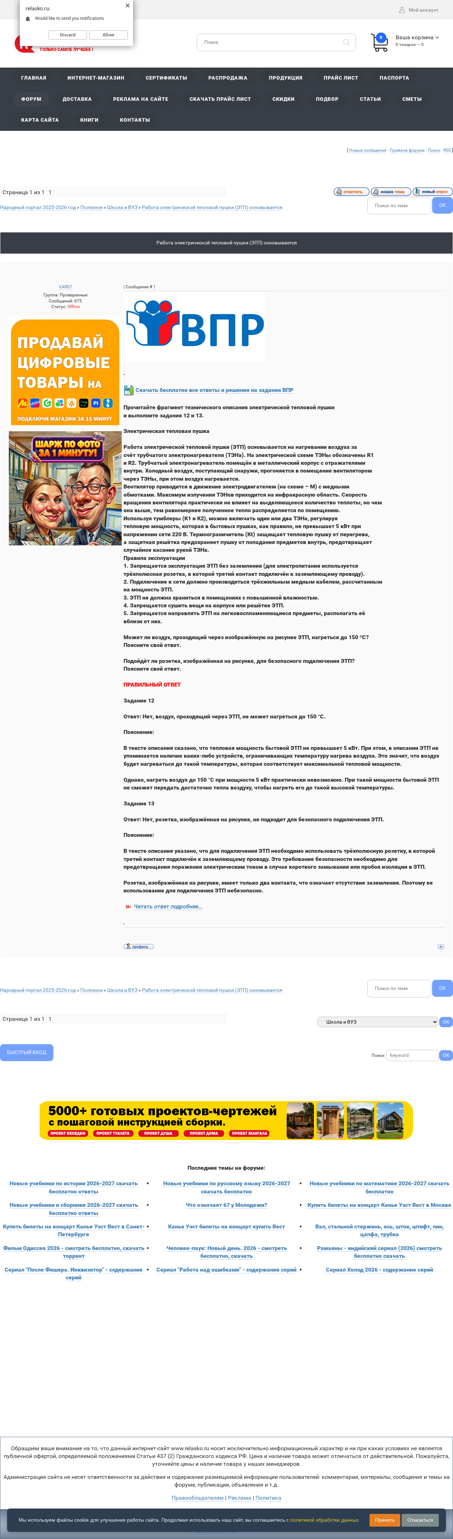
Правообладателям (198, 1497)
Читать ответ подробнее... (168, 906)
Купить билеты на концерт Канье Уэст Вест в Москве (379, 1205)
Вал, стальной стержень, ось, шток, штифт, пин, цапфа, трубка (379, 1230)
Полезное (91, 207)
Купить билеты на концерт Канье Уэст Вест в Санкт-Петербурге (74, 1230)
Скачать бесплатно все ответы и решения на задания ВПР (214, 390)
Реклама (239, 1497)
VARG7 (65, 286)
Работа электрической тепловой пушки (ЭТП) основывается (212, 207)
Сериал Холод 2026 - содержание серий (379, 1269)
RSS (447, 150)
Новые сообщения (367, 150)
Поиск (434, 150)
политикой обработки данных (324, 1520)
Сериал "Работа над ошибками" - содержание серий (226, 1269)
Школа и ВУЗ (122, 207)
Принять (385, 1520)
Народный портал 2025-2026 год (38, 207)
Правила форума (407, 150)
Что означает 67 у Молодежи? (226, 1205)
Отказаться (420, 1520)
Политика (268, 1497)
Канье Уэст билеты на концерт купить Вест (226, 1226)
